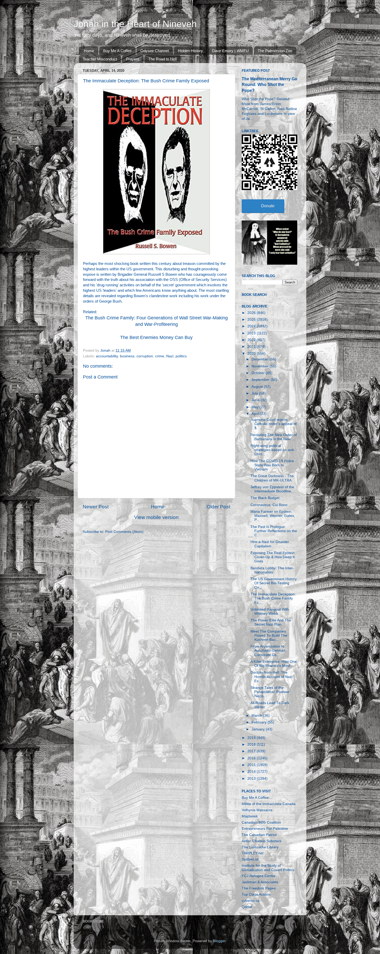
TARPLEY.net (252, 853)
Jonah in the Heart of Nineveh (135, 24)
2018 (252, 744)
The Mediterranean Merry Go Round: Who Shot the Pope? (269, 84)
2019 (252, 738)
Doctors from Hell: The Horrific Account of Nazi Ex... (271, 677)
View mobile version (156, 517)
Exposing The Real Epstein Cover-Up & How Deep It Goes (272, 557)
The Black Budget (264, 498)
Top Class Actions (256, 894)
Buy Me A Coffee (117, 51)
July (255, 393)
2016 (252, 758)
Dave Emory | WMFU (230, 51)
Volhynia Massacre (257, 810)
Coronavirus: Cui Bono (268, 505)
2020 (252, 354)
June (256, 400)
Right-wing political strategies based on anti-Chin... (272, 450)
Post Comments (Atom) (124, 532)
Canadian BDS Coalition (261, 822)
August (258, 387)
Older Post (218, 506)
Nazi (169, 356)
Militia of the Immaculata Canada (268, 804)
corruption (144, 356)
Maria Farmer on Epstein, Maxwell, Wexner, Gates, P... (272, 516)
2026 (252, 313)
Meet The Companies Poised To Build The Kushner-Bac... (268, 635)
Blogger (219, 941)
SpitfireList (250, 859)
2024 (252, 326)
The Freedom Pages (259, 888)
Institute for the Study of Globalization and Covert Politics (268, 868)
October (259, 373)
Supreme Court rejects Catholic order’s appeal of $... (273, 424)
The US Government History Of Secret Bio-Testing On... (273, 583)
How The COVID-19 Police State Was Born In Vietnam (272, 465)
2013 (252, 778)
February (260, 722)
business (127, 356)
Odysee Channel (154, 51)
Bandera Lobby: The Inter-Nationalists (272, 570)
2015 (252, 765)
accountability (107, 356)
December (261, 359)
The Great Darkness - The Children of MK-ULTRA (272, 478)
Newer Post (96, 506)
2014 (252, 772)
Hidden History (190, 51)
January (259, 729)
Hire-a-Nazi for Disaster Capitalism (269, 544)
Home (89, 51)
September (261, 380)
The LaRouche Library (260, 847)
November (261, 366)
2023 (252, 333)
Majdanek (250, 816)
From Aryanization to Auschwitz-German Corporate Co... (267, 650)
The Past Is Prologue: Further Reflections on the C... (273, 531)
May (256, 407)
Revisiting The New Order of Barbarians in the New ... (273, 437)
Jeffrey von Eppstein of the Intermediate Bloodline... (272, 489)
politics (181, 356)
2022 (252, 340)
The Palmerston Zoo (275, 51)
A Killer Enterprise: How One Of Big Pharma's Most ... (273, 664)
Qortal (247, 907)
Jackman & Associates (260, 882)
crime (159, 356)
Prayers (132, 59)
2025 (252, 319)
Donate (268, 206)
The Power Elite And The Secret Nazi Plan (270, 622)
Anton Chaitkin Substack (262, 841)
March (257, 716)
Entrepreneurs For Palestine (265, 829)
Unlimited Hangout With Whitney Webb (269, 612)
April (256, 414)
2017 (252, 751)
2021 (252, 347)
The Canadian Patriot (259, 835)
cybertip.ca (251, 901)
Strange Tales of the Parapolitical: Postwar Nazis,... (270, 692)
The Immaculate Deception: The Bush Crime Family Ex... (273, 598)
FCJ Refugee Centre (259, 876)
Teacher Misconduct (100, 59)
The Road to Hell (162, 59)
